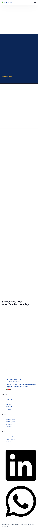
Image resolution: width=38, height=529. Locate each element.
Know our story (7, 76)
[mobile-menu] (35, 2)
